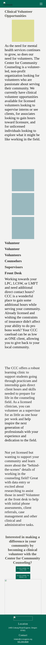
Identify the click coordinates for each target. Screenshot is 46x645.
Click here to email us (23, 576)
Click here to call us (23, 569)
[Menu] (41, 4)
